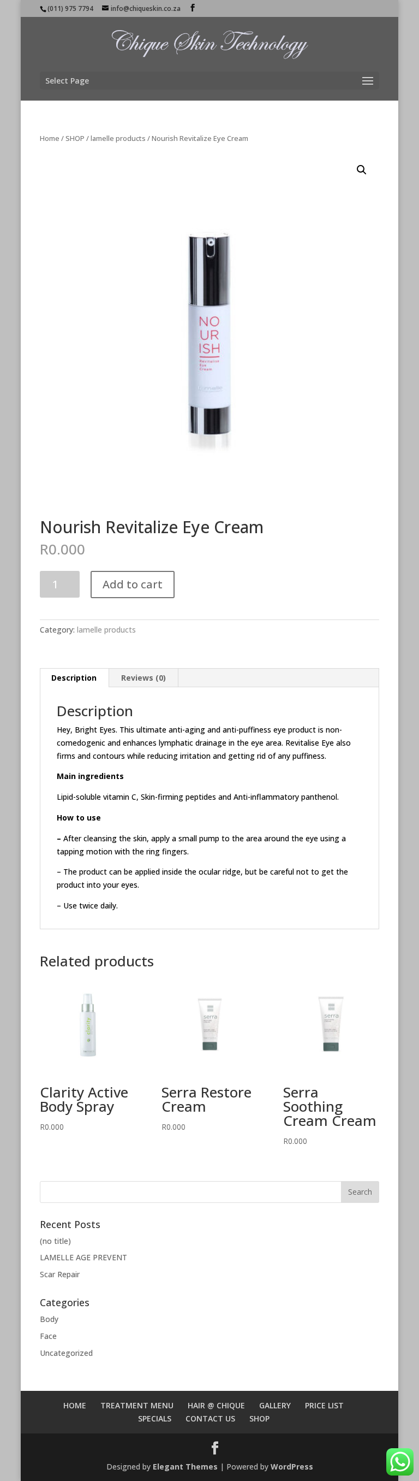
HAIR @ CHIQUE (216, 1405)
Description (74, 677)
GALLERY (275, 1405)
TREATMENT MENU (136, 1405)
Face (48, 1336)
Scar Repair (60, 1274)
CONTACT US (210, 1418)
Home (49, 138)
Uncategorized (66, 1353)
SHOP (75, 138)
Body (49, 1319)
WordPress (292, 1466)
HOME (74, 1405)
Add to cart (133, 584)
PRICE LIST (324, 1405)
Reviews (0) (143, 677)
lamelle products (118, 138)
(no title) (55, 1241)
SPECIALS (154, 1418)
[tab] (74, 678)
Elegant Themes (185, 1466)
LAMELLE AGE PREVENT (83, 1257)
